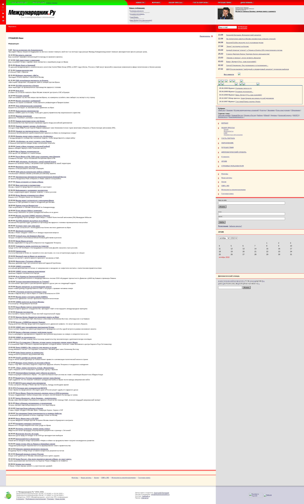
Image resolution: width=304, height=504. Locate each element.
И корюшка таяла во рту (243, 88)
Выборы (260, 115)
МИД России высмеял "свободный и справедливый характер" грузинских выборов (257, 69)
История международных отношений (246, 110)
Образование (295, 110)
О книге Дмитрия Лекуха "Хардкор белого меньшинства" (248, 54)
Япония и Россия (250, 115)
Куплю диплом (51, 3)
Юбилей (266, 115)
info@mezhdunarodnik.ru (160, 494)
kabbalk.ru (146, 496)
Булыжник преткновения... (244, 91)
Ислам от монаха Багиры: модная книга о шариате (255, 11)
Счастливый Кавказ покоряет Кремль (247, 101)
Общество (221, 110)
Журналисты (228, 131)
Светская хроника (224, 115)
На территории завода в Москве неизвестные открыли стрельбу (251, 39)
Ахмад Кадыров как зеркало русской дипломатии (257, 98)
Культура (263, 110)
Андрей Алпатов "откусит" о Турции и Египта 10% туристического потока (254, 50)
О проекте (20, 499)
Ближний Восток (237, 115)
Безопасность (223, 117)
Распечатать (205, 36)
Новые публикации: (137, 8)
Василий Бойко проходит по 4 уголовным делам (244, 42)
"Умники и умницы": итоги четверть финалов (243, 58)
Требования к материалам (35, 499)
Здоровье (274, 115)
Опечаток (144, 498)
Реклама (50, 499)
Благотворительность (236, 117)
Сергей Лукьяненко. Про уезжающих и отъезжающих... (247, 65)
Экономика (271, 110)
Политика (229, 110)
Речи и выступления (283, 110)
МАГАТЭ (296, 115)
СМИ (225, 133)
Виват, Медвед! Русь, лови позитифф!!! (241, 61)
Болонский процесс (285, 115)
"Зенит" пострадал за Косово (237, 46)
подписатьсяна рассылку (242, 27)
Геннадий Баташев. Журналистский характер (243, 35)
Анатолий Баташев (161, 493)
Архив (226, 129)
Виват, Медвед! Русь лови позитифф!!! (248, 95)
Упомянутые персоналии (233, 135)
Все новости (229, 74)
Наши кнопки (60, 499)
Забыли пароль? (235, 226)
